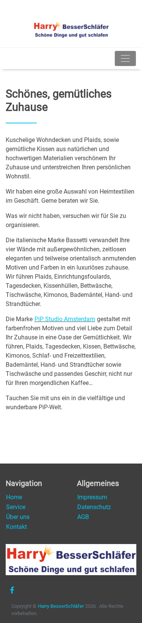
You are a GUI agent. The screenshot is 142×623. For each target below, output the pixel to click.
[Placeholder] (6, 58)
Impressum (92, 497)
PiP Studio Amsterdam (64, 319)
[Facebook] (12, 590)
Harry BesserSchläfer (61, 606)
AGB (83, 516)
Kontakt (16, 526)
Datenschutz (94, 507)
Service (15, 507)
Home (14, 497)
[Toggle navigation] (125, 58)
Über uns (18, 516)
